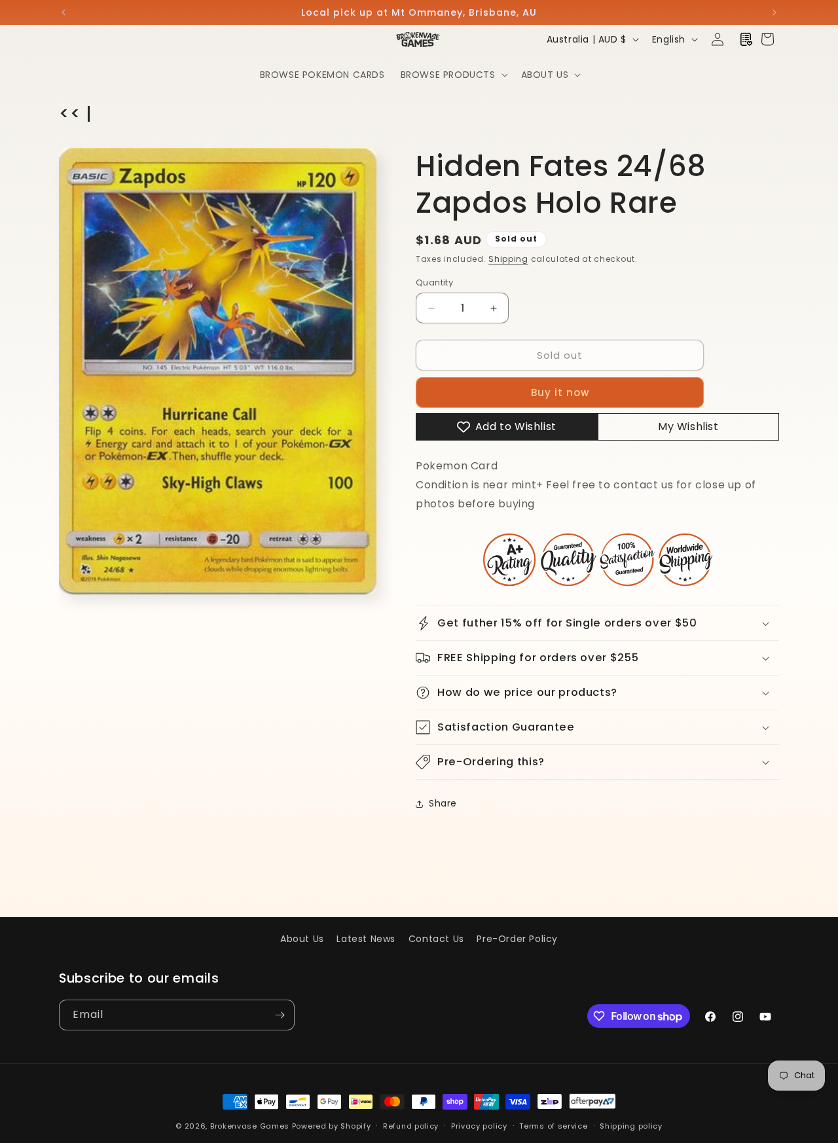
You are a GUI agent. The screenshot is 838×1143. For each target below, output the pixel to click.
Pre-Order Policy (517, 938)
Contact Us (436, 938)
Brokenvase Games (249, 1126)
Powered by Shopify (331, 1126)
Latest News (366, 938)
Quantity (434, 282)
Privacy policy (479, 1126)
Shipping (508, 258)
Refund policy (411, 1126)
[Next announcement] (774, 12)
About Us (302, 938)
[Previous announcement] (63, 12)
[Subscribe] (279, 1015)
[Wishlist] (746, 39)
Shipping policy (631, 1126)
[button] (453, 74)
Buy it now (560, 392)
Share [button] (443, 803)
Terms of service (553, 1126)
